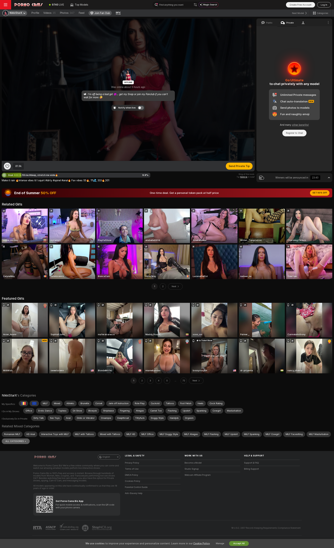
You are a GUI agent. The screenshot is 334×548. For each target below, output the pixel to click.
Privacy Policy (132, 463)
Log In (324, 4)
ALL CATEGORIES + (15, 441)
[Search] (195, 4)
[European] (34, 403)
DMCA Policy (131, 475)
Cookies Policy (132, 481)
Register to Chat (294, 133)
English (106, 457)
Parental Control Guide (136, 487)
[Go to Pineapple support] (85, 528)
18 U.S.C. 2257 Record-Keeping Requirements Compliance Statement (266, 528)
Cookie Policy (201, 543)
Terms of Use (131, 469)
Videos (49, 12)
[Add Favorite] (7, 166)
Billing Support (251, 469)
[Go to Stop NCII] (102, 528)
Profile (35, 12)
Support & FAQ (251, 463)
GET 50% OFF (319, 193)
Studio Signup (192, 469)
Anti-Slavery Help (133, 493)
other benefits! (300, 124)
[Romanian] (23, 403)
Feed (81, 12)
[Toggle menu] (5, 4)
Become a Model (193, 463)
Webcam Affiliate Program (198, 475)
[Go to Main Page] (28, 4)
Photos (67, 12)
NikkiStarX (9, 395)
